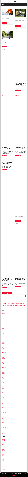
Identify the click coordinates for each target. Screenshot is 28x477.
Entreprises (3, 446)
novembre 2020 (4, 398)
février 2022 (3, 379)
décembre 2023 (4, 352)
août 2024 (3, 342)
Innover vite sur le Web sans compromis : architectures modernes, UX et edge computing (13, 305)
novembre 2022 (4, 368)
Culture (3, 441)
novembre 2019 (4, 413)
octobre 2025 (3, 324)
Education (3, 444)
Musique (3, 459)
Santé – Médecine (4, 464)
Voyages (4, 49)
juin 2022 (3, 374)
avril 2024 (3, 347)
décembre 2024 (4, 337)
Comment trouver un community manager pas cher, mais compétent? (7, 279)
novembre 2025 (4, 323)
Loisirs (2, 456)
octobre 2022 (3, 369)
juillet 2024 (3, 343)
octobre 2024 (3, 339)
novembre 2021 (4, 383)
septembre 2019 (4, 416)
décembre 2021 (4, 382)
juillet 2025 (3, 328)
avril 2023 (3, 362)
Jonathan (22, 216)
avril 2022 (3, 377)
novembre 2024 (4, 338)
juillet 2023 (3, 358)
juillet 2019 (3, 418)
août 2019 (3, 417)
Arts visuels (3, 439)
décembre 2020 (4, 397)
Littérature (3, 454)
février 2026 (3, 319)
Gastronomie (3, 450)
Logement (4, 25)
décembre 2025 (4, 322)
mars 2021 (3, 393)
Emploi (16, 28)
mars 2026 (3, 318)
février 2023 (3, 364)
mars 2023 (3, 363)
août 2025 (3, 327)
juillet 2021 (3, 388)
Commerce (17, 223)
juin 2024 (3, 344)
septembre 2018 (4, 431)
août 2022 (3, 372)
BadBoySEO (9, 18)
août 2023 (3, 357)
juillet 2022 (3, 373)
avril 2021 (3, 392)
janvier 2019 (3, 426)
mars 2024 (3, 348)
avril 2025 (3, 332)
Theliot (14, 1)
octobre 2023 (3, 354)
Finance (3, 449)
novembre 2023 (4, 353)
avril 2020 (3, 407)
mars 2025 (3, 333)
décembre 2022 (4, 367)
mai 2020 (3, 406)
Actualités (17, 92)
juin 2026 (3, 314)
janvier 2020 (3, 411)
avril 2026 (3, 317)
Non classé (3, 460)
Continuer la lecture (4, 46)
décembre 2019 (4, 412)
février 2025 (3, 334)
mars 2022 (3, 378)
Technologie (3, 469)
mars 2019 (3, 423)
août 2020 (3, 402)
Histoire (3, 451)
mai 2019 (3, 421)
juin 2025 (3, 329)
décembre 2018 (4, 427)
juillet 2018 (3, 433)
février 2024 (3, 349)
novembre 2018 (4, 428)
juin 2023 (3, 359)
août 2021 (3, 387)
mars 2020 (3, 408)
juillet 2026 (3, 313)
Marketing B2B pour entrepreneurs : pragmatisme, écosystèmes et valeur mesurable (13, 300)
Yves (8, 41)
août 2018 (3, 432)
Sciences (3, 465)
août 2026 (3, 312)
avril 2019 (3, 422)
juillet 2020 (3, 403)
